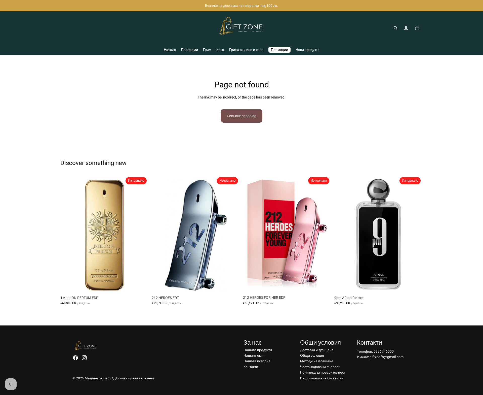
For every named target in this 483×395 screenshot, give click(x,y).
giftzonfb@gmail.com (387, 357)
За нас (253, 342)
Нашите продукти (258, 350)
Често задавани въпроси (320, 367)
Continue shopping (241, 116)
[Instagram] (84, 358)
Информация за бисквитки (321, 378)
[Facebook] (75, 358)
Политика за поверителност (322, 372)
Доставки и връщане (317, 350)
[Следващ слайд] (323, 234)
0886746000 (384, 351)
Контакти (251, 367)
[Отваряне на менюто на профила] (406, 28)
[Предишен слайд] (250, 234)
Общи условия (312, 355)
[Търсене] (395, 28)
